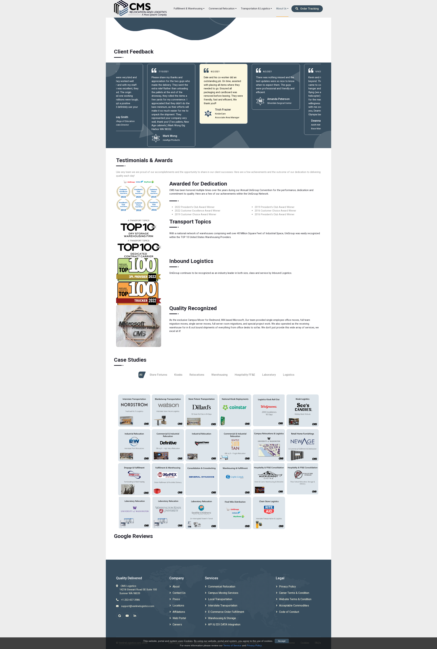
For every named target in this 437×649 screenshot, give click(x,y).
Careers (177, 625)
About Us (281, 8)
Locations (178, 606)
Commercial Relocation (222, 8)
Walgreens (269, 412)
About (176, 587)
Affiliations (179, 612)
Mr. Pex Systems (168, 479)
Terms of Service (232, 645)
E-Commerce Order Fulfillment (226, 612)
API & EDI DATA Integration (224, 625)
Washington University (168, 512)
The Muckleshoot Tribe (269, 476)
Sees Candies (302, 412)
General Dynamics (201, 479)
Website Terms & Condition (295, 599)
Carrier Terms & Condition (294, 593)
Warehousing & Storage (222, 618)
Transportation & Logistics (255, 8)
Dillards (201, 412)
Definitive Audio (168, 441)
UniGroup (235, 515)
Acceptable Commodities (294, 606)
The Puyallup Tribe (303, 478)
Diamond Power (201, 445)
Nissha (235, 477)
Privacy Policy (287, 587)
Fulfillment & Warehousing (188, 8)
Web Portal (179, 618)
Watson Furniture (168, 411)
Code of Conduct (289, 612)
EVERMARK (134, 481)
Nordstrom (134, 412)
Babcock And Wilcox (134, 445)
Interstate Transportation (222, 606)
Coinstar (235, 412)
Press (176, 599)
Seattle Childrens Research (201, 510)
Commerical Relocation (221, 587)
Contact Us (179, 593)
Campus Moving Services (223, 593)
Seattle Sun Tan (235, 441)
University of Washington (269, 441)
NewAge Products (302, 445)
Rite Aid (269, 515)
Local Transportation (220, 599)
